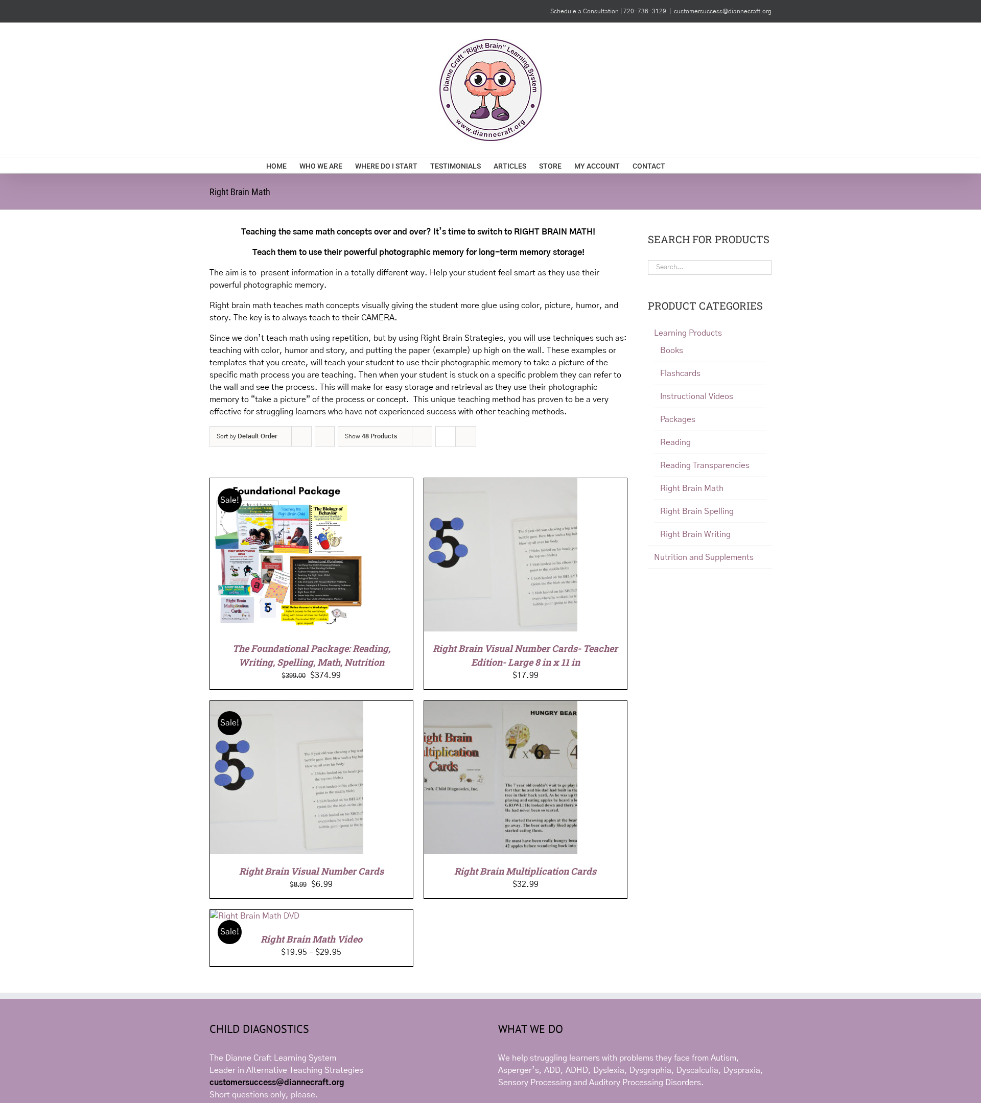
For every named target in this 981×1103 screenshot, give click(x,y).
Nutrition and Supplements (704, 557)
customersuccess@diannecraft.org (723, 11)
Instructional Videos (696, 396)
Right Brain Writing (695, 534)
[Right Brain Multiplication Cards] (500, 707)
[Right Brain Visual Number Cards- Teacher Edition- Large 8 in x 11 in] (500, 484)
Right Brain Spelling (697, 511)
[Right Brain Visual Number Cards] (286, 707)
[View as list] (466, 437)
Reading (675, 442)
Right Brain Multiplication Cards (525, 871)
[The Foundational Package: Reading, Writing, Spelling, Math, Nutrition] (286, 484)
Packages (677, 419)
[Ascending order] (325, 436)
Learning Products (688, 333)
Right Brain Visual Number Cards (311, 871)
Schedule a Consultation (585, 11)
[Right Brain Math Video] (254, 916)
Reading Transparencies (705, 465)
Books (671, 350)
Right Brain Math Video (311, 939)
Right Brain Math (691, 488)
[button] (699, 165)
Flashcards (680, 373)
